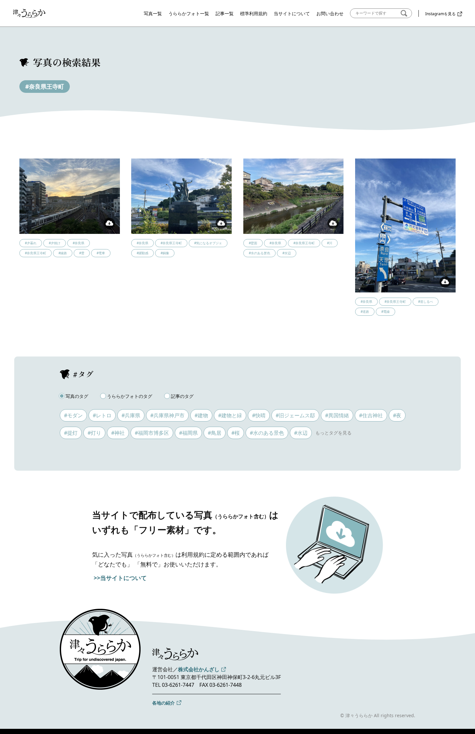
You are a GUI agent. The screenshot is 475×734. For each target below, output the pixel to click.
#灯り (94, 432)
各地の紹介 (163, 703)
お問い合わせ (329, 13)
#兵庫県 (130, 415)
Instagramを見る (440, 13)
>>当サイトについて (120, 578)
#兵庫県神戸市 (167, 415)
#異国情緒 (337, 415)
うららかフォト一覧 (188, 13)
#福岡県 (188, 432)
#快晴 (259, 415)
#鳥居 (214, 432)
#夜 (397, 415)
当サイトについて (292, 13)
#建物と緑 (230, 415)
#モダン (73, 415)
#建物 (201, 415)
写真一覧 (153, 13)
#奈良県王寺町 (44, 86)
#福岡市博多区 (152, 432)
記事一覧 (225, 13)
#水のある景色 (267, 432)
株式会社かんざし (198, 669)
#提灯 (71, 432)
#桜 (235, 432)
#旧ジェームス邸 (295, 415)
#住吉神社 (371, 415)
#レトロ (102, 415)
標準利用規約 (253, 13)
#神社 (118, 432)
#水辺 (301, 432)
